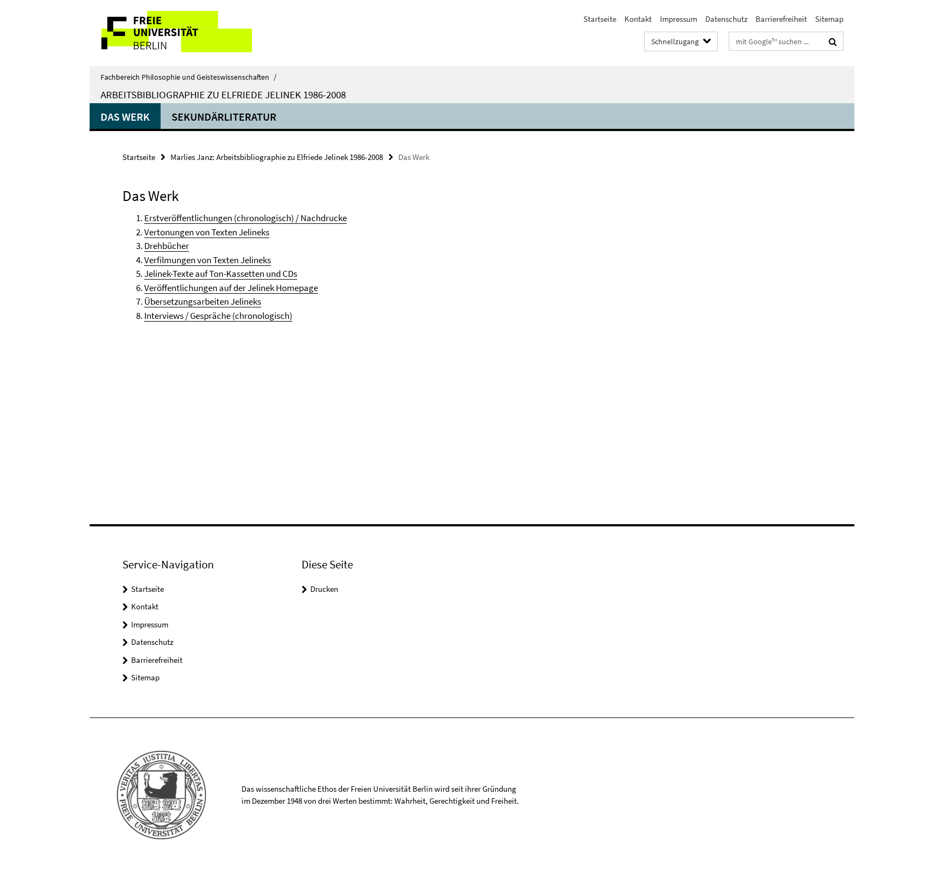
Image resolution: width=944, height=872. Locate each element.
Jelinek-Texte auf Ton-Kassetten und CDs (220, 274)
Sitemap (829, 19)
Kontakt (638, 19)
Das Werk (125, 116)
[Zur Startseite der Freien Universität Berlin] (181, 33)
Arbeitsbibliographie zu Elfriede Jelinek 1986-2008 (223, 94)
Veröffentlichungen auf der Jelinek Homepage (231, 288)
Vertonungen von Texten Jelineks (206, 232)
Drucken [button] (324, 589)
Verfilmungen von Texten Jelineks (207, 260)
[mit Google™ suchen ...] (833, 41)
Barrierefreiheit (781, 19)
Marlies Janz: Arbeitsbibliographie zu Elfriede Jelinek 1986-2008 (276, 157)
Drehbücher (166, 246)
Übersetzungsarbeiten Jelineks (202, 301)
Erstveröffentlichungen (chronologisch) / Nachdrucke (245, 218)
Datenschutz (726, 19)
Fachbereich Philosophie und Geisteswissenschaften (188, 77)
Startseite (599, 19)
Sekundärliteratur (224, 116)
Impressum (678, 19)
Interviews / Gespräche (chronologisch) (218, 316)
